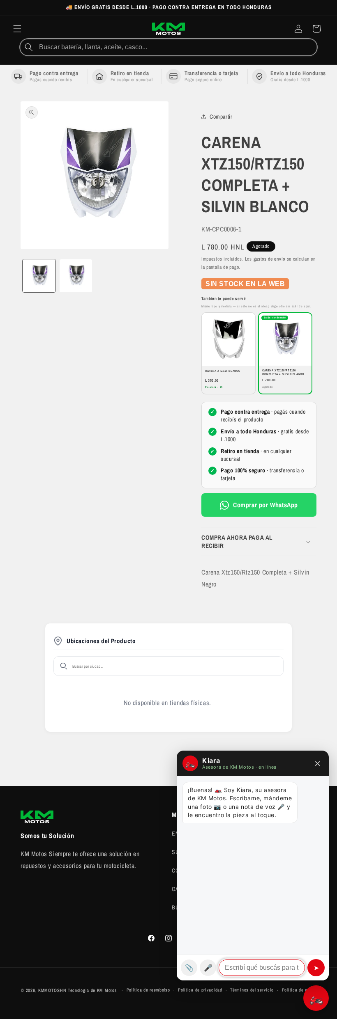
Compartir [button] (221, 116)
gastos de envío (270, 259)
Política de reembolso (148, 990)
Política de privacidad (200, 990)
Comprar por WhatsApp (265, 504)
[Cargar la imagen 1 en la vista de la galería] (39, 275)
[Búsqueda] (28, 47)
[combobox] (177, 47)
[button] (17, 29)
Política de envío (299, 990)
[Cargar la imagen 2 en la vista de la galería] (76, 275)
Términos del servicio (252, 990)
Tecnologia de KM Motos (93, 990)
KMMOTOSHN (52, 990)
